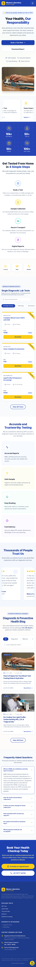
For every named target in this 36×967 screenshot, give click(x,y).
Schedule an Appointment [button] (19, 866)
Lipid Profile (4, 908)
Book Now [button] (18, 337)
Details (30, 332)
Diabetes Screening (6, 916)
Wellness (25, 639)
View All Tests (18, 407)
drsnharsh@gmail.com (10, 949)
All (5, 639)
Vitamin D (4, 914)
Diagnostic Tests (7, 925)
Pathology (21, 305)
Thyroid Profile (5, 911)
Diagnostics (14, 639)
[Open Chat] (32, 963)
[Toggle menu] (33, 3)
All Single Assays (8, 305)
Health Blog (6, 927)
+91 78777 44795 (19, 873)
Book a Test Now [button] (17, 43)
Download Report (18, 49)
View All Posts (18, 740)
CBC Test (4, 906)
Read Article (27, 688)
